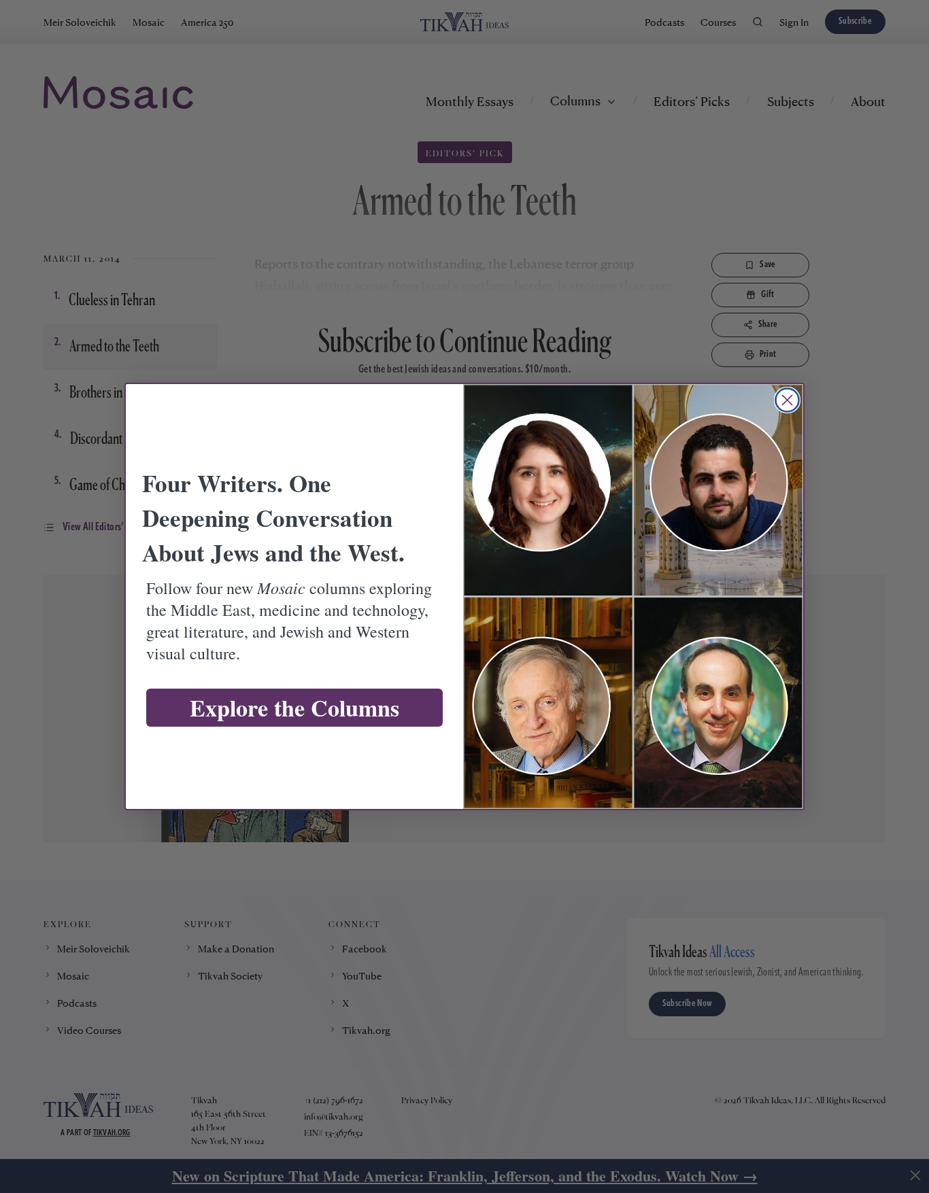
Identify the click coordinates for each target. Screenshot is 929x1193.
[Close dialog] (787, 400)
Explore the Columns (294, 708)
